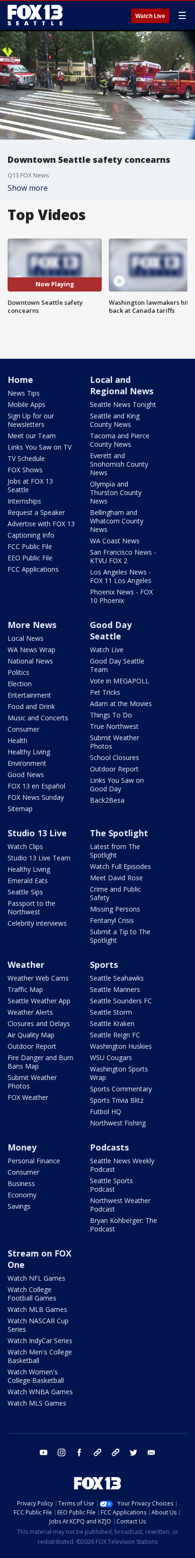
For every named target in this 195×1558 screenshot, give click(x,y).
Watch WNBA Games (40, 1391)
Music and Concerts (38, 717)
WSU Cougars (111, 1057)
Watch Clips (25, 846)
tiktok (97, 1452)
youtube (43, 1452)
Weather (26, 964)
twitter (133, 1452)
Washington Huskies (121, 1046)
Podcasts (109, 1147)
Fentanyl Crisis (112, 920)
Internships (24, 500)
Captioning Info (31, 535)
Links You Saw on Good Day (117, 784)
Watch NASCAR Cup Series (38, 1325)
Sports (104, 964)
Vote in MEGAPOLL (119, 680)
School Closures (114, 757)
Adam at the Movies (121, 703)
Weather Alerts (30, 1012)
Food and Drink (31, 706)
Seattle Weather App (39, 1000)
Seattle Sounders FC (121, 1000)
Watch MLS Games (37, 1403)
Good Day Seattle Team (117, 665)
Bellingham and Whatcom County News (116, 521)
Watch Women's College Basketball (36, 1376)
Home (20, 379)
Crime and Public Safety (115, 893)
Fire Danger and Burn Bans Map (40, 1062)
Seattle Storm (111, 1012)
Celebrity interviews (37, 923)
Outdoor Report (114, 768)
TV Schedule (26, 458)
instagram (61, 1452)
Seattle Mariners (115, 989)
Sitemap (20, 808)
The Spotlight (119, 833)
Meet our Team (32, 435)
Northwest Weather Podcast (120, 1204)
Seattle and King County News (115, 420)
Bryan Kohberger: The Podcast (123, 1224)
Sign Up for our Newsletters (31, 420)
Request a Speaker (36, 512)
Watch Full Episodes (120, 866)
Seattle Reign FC (115, 1034)
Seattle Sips (25, 891)
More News (32, 624)
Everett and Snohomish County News (119, 464)
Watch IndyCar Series (40, 1340)
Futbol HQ (105, 1111)
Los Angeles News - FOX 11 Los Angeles (120, 576)
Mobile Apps (26, 404)
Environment (27, 763)
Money (22, 1147)
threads (115, 1452)
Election (20, 683)
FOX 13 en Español (36, 785)
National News (30, 660)
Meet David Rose (116, 877)
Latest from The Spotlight (115, 850)
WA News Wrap (31, 649)
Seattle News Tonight (123, 404)
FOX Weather (28, 1097)
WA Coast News (115, 540)
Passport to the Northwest (31, 907)
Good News (26, 774)
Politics (18, 672)
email (151, 1452)
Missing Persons (115, 908)
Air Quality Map (31, 1034)
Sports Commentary (121, 1088)
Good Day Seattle (111, 630)
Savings (19, 1206)
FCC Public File (30, 546)
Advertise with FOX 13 (41, 523)
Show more (28, 188)
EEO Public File (30, 557)
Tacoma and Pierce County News (120, 440)
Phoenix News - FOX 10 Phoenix (121, 596)
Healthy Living (29, 751)
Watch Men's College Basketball (40, 1356)
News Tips (24, 393)
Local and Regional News (121, 385)
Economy (22, 1194)
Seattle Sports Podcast (111, 1185)
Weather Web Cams (38, 978)
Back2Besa (107, 800)
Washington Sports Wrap (119, 1073)
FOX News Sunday (36, 797)
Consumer (23, 729)
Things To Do (111, 714)
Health (17, 740)
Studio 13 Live (37, 833)
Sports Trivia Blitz (116, 1100)
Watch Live (150, 16)
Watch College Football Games (32, 1293)
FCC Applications (33, 569)
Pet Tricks (105, 692)
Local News (26, 638)
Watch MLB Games (37, 1309)
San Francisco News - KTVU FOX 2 (123, 556)
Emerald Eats (28, 880)
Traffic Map (25, 989)
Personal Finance (34, 1160)
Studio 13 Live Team (39, 857)
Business (21, 1183)
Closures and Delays (39, 1023)
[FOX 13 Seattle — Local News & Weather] (35, 15)
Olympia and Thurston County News (116, 492)
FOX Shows (25, 469)
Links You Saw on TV (39, 447)
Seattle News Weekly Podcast (122, 1165)
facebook (79, 1452)
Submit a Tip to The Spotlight (120, 936)
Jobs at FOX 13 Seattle (30, 485)
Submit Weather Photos (114, 742)
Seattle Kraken (112, 1023)
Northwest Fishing (118, 1122)
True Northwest (114, 726)
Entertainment (29, 694)
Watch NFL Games (36, 1278)
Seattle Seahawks (117, 978)
